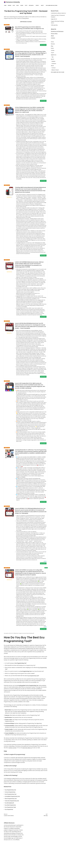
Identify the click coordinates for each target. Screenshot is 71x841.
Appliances (53, 54)
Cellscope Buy (54, 25)
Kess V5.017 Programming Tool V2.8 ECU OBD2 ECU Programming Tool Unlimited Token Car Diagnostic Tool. (29, 27)
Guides (21, 5)
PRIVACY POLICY (55, 70)
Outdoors (54, 63)
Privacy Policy (54, 33)
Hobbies (53, 61)
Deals (17, 5)
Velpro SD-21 (54, 19)
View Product (43, 44)
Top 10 (26, 5)
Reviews (9, 5)
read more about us (27, 747)
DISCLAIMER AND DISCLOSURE (51, 5)
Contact (53, 38)
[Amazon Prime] (44, 561)
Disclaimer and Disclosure (57, 31)
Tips (52, 57)
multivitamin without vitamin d (58, 13)
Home (5, 5)
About (52, 35)
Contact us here (12, 747)
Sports (52, 59)
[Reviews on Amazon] (9, 197)
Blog (14, 5)
